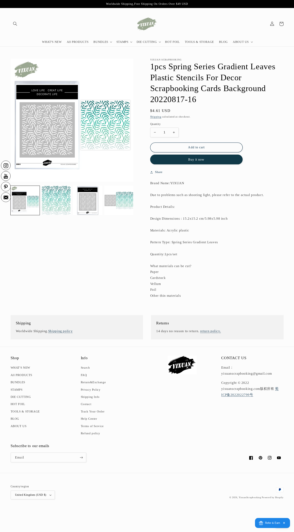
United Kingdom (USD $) (30, 494)
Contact (86, 404)
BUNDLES (18, 382)
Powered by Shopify (272, 497)
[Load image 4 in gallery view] (118, 200)
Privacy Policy (91, 389)
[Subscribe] (81, 457)
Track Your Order (93, 411)
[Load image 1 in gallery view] (25, 200)
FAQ (84, 375)
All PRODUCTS (21, 375)
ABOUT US (19, 426)
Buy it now (196, 159)
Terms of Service (92, 426)
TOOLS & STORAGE (25, 411)
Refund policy (90, 433)
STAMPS (17, 389)
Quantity (155, 124)
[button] (15, 23)
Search (85, 367)
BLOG (15, 418)
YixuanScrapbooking (250, 497)
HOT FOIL (18, 404)
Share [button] (159, 172)
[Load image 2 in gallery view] (56, 200)
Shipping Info (90, 396)
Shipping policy (60, 331)
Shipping (155, 116)
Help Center (89, 418)
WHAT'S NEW (20, 367)
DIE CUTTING (21, 396)
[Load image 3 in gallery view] (87, 200)
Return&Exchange (93, 382)
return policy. (210, 331)
